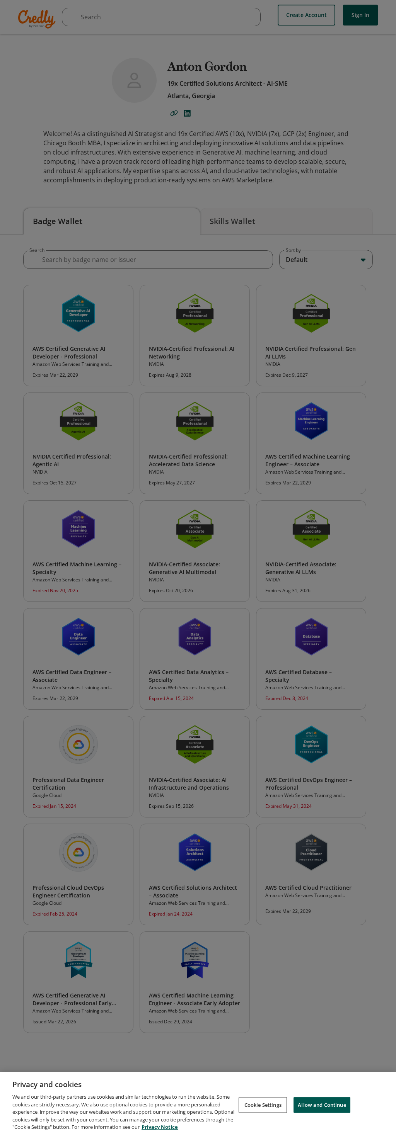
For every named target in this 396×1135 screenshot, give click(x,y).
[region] (198, 1103)
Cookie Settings (263, 1104)
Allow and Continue (322, 1104)
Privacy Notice (160, 1126)
